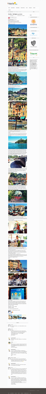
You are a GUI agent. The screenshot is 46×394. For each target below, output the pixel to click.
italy (32, 64)
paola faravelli (11, 15)
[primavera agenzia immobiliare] (33, 22)
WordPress (38, 390)
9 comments (23, 15)
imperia (31, 64)
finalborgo (33, 62)
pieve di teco (35, 66)
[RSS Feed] (12, 312)
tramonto (31, 68)
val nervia (33, 68)
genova (33, 63)
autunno (34, 59)
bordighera (31, 60)
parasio (30, 66)
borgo (36, 60)
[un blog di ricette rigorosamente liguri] (33, 54)
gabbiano (31, 63)
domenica (31, 62)
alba (31, 59)
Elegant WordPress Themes (32, 390)
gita (34, 63)
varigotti (34, 68)
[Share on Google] (11, 312)
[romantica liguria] (33, 44)
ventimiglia (36, 68)
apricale (33, 59)
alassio (30, 59)
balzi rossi (36, 59)
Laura (12, 342)
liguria (34, 64)
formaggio (35, 62)
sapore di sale (18, 15)
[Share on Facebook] (8, 312)
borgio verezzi (34, 60)
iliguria (36, 63)
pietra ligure (32, 66)
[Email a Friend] (10, 312)
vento (30, 69)
